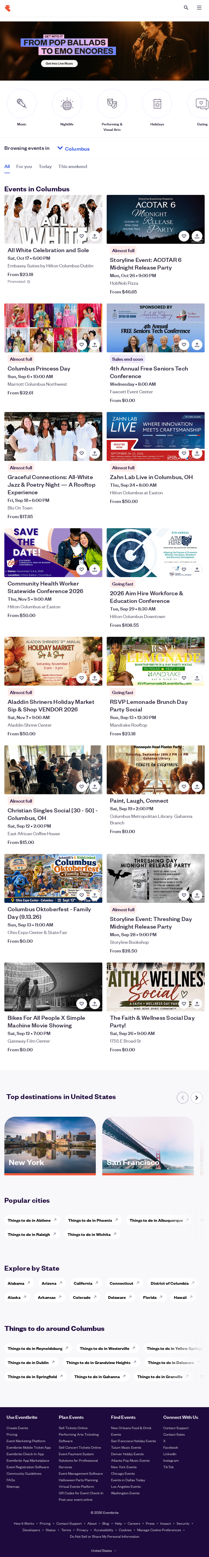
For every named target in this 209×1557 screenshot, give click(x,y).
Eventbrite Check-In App (25, 1453)
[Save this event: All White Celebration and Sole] (81, 236)
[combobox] (98, 148)
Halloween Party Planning (78, 1479)
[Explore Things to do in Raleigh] (56, 1234)
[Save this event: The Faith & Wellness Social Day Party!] (184, 1003)
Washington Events (125, 1492)
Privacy (82, 1529)
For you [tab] (24, 166)
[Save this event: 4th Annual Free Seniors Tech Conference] (184, 344)
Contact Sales (174, 1434)
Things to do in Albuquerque (156, 1220)
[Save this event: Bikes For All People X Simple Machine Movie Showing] (81, 1003)
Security (183, 1523)
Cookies (125, 1529)
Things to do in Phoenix (90, 1220)
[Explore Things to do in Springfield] (63, 1376)
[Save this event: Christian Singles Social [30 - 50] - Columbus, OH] (81, 786)
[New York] (50, 1171)
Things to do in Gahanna (97, 1376)
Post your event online (76, 1499)
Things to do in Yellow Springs (175, 1348)
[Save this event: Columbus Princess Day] (81, 344)
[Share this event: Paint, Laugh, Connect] (197, 786)
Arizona (49, 1283)
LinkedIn (169, 1453)
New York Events (124, 1466)
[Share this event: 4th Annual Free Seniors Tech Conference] (197, 344)
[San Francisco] (148, 1171)
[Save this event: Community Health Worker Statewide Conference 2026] (81, 569)
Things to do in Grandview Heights (98, 1362)
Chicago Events (123, 1473)
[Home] (7, 8)
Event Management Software (81, 1473)
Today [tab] (45, 166)
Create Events (17, 1427)
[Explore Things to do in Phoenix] (118, 1219)
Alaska (14, 1297)
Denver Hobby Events (127, 1453)
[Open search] (186, 7)
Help (118, 1523)
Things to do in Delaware (171, 1362)
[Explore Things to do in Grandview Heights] (136, 1362)
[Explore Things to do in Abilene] (56, 1219)
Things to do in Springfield (32, 1376)
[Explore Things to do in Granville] (188, 1376)
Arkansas (47, 1297)
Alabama (16, 1283)
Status (51, 1529)
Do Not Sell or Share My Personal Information (104, 1536)
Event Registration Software (28, 1466)
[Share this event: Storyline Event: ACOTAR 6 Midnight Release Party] (197, 236)
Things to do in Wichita (88, 1234)
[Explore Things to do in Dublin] (55, 1362)
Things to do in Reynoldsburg (35, 1348)
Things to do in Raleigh (29, 1234)
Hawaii (180, 1297)
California (83, 1283)
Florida (149, 1297)
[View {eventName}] (53, 219)
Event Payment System (76, 1453)
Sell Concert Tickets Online (80, 1447)
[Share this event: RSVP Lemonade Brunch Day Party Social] (197, 678)
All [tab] (7, 166)
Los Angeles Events (126, 1486)
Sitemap (13, 1486)
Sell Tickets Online (73, 1427)
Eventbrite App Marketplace (28, 1460)
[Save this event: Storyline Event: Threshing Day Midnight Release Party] (184, 895)
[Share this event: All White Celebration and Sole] (94, 236)
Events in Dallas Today (128, 1479)
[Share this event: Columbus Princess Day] (94, 344)
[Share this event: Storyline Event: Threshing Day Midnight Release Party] (197, 895)
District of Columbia (170, 1283)
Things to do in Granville (160, 1376)
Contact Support (176, 1427)
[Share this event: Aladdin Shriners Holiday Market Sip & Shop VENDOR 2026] (94, 678)
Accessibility (103, 1529)
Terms (66, 1529)
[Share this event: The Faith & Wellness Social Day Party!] (197, 1003)
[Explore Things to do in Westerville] (135, 1348)
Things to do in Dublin (28, 1362)
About (92, 1523)
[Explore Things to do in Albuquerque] (189, 1219)
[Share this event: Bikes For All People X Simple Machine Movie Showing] (94, 1003)
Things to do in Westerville (104, 1348)
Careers (134, 1523)
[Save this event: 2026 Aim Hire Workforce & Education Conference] (184, 569)
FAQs (11, 1479)
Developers (31, 1529)
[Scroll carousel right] (197, 1098)
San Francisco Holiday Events (133, 1440)
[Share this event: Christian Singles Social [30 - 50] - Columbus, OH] (94, 786)
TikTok (168, 1466)
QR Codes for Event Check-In (81, 1492)
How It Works (24, 1523)
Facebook (170, 1447)
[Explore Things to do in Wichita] (116, 1234)
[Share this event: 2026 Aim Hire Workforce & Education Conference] (197, 569)
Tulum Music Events (126, 1447)
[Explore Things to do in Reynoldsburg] (68, 1348)
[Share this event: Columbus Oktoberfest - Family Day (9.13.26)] (94, 895)
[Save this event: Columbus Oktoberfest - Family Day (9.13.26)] (81, 895)
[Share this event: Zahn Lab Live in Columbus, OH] (197, 453)
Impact (165, 1523)
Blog (105, 1523)
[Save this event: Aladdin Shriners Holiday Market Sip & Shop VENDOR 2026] (81, 678)
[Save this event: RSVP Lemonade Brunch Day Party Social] (184, 678)
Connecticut (121, 1283)
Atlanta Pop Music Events (130, 1460)
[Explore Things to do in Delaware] (200, 1362)
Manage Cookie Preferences (159, 1529)
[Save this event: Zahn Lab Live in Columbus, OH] (184, 453)
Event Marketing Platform (26, 1440)
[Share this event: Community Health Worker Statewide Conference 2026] (94, 569)
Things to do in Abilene (29, 1220)
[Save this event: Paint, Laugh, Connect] (184, 786)
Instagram (171, 1460)
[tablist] (45, 168)
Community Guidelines (24, 1473)
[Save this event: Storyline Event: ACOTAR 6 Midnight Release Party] (184, 236)
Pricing (12, 1434)
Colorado (82, 1297)
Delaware (117, 1297)
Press (150, 1523)
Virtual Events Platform (76, 1486)
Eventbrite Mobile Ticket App (29, 1447)
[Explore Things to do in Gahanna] (126, 1376)
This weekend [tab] (72, 166)
